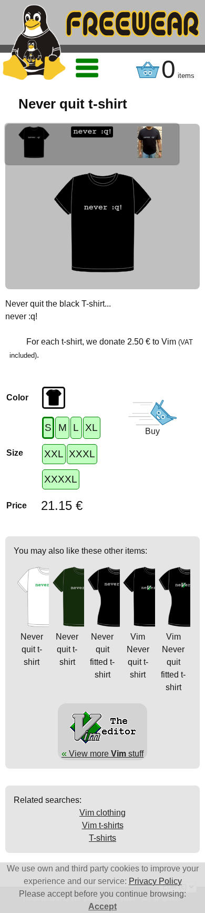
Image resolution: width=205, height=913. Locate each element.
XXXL (82, 453)
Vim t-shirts (103, 825)
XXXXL (60, 479)
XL (91, 427)
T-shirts (102, 837)
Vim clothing (102, 812)
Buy (152, 431)
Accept (102, 906)
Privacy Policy (155, 881)
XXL (54, 453)
